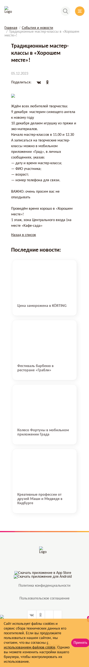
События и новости (37, 28)
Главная (11, 28)
